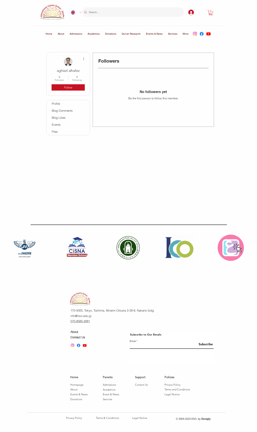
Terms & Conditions (107, 418)
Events (56, 124)
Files (55, 131)
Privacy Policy (74, 418)
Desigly (205, 418)
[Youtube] (208, 33)
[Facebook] (201, 33)
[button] (211, 12)
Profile (56, 103)
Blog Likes (59, 117)
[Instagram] (194, 33)
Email (133, 341)
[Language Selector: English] (74, 12)
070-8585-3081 (80, 321)
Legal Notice (139, 418)
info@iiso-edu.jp (80, 316)
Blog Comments (62, 110)
